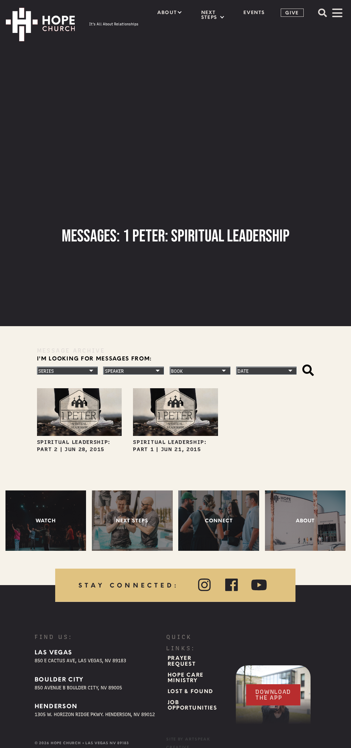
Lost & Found (190, 691)
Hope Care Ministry (186, 678)
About (167, 12)
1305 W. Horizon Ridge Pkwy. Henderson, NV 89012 (95, 714)
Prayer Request (182, 661)
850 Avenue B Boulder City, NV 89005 (78, 687)
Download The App (273, 694)
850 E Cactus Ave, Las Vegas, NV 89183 (80, 660)
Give (292, 12)
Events (254, 12)
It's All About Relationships (113, 24)
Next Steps (209, 15)
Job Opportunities (192, 705)
